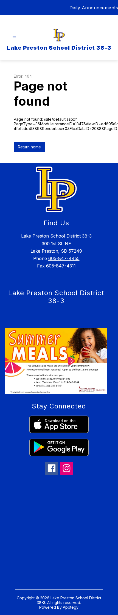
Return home (29, 147)
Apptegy (70, 607)
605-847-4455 (64, 258)
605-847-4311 (61, 266)
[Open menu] (14, 38)
